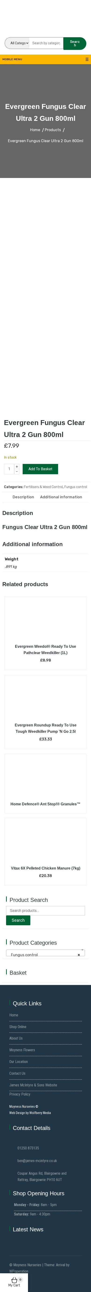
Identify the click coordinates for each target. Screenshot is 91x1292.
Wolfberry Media (40, 1113)
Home (13, 1015)
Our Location (18, 1061)
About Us (16, 1038)
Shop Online (17, 1027)
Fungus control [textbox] (44, 955)
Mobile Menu (12, 59)
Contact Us (17, 1073)
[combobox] (45, 953)
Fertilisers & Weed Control (43, 487)
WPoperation (18, 1271)
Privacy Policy (19, 1094)
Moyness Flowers (22, 1050)
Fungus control (75, 487)
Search (75, 43)
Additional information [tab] (61, 497)
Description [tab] (23, 497)
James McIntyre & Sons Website (33, 1085)
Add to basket (40, 469)
